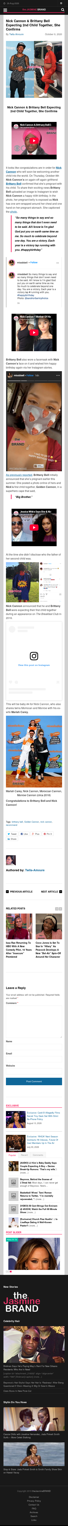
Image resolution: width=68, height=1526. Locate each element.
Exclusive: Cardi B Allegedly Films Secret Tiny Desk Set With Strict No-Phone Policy (43, 1116)
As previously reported (19, 475)
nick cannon (46, 821)
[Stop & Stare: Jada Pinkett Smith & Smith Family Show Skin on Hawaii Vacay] (34, 1454)
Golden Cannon (31, 821)
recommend (11, 824)
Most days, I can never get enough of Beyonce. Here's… (39, 1182)
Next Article (49, 891)
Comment (12, 1003)
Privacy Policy (34, 1500)
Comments (38, 1154)
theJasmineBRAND (41, 1491)
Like (26, 833)
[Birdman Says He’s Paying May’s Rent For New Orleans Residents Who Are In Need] (34, 1344)
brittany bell (17, 821)
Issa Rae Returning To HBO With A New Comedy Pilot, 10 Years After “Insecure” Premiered (19, 949)
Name (9, 1041)
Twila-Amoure (16, 34)
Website (10, 1065)
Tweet (14, 833)
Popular (12, 1155)
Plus (37, 833)
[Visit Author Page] (11, 860)
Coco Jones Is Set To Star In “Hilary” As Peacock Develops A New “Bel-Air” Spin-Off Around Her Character (48, 949)
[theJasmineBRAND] (34, 9)
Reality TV (12, 1239)
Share (13, 838)
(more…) (38, 1167)
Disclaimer (34, 1497)
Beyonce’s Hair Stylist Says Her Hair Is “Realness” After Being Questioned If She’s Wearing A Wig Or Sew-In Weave (33, 1384)
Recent (24, 1154)
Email (9, 1053)
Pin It (49, 833)
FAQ (34, 1508)
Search (34, 1516)
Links (33, 1520)
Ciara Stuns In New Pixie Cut (17, 1390)
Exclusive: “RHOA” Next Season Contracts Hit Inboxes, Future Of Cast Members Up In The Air (42, 1139)
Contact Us (34, 1504)
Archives (34, 1512)
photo (13, 211)
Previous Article (21, 891)
